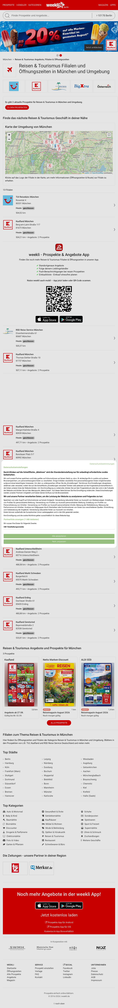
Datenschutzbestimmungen (102, 464)
